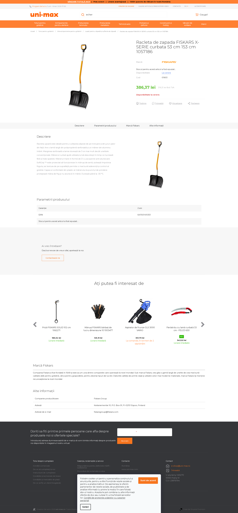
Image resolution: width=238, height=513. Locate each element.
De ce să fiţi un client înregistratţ (47, 483)
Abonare (124, 441)
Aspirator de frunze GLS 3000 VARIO (111, 328)
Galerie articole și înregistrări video (153, 6)
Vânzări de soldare (126, 6)
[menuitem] (39, 24)
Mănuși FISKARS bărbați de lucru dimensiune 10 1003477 (69, 328)
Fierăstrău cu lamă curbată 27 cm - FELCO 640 (195, 328)
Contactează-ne (53, 258)
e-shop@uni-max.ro (180, 466)
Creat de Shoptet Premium (194, 509)
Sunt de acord (148, 480)
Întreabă (175, 470)
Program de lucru (39, 6)
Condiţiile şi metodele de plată (46, 479)
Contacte (177, 6)
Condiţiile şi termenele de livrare (47, 476)
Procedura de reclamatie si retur (91, 471)
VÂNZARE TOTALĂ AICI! (79, 2)
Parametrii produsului (105, 126)
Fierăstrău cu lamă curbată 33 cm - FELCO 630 (153, 328)
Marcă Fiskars (132, 126)
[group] (69, 321)
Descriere (79, 126)
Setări (85, 507)
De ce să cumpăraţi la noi (44, 469)
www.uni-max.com (130, 469)
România (126, 466)
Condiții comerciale (41, 466)
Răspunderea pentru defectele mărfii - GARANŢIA (93, 467)
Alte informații (156, 126)
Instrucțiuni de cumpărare (44, 473)
